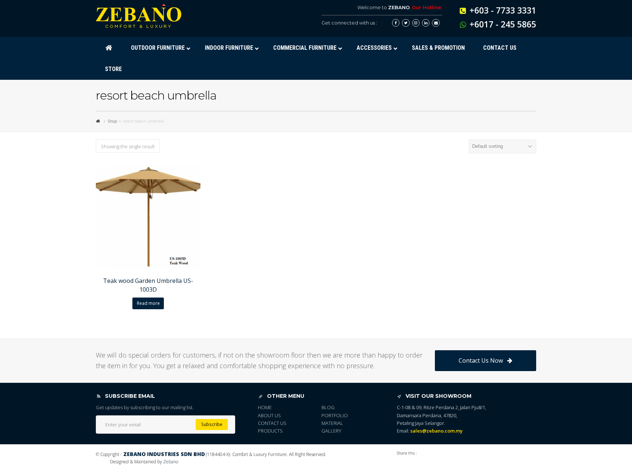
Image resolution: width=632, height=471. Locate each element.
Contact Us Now (481, 360)
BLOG (328, 407)
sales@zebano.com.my (436, 430)
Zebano (170, 462)
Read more (148, 303)
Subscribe (211, 424)
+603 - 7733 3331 (503, 10)
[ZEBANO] (99, 121)
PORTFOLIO (334, 415)
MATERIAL (332, 423)
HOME (265, 407)
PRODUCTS (270, 430)
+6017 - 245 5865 (503, 24)
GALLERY (331, 430)
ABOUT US (269, 415)
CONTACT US (272, 423)
